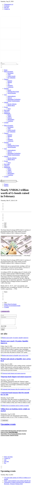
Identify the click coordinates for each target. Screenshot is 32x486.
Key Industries (11, 77)
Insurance (10, 85)
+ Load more (4, 420)
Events (6, 107)
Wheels (6, 102)
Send (2, 329)
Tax (9, 84)
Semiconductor (12, 96)
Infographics (11, 119)
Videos (9, 116)
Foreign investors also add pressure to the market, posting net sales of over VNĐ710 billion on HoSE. (15, 416)
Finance (6, 79)
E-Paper (6, 122)
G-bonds (6, 307)
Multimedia (7, 113)
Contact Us (7, 458)
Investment (10, 73)
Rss (5, 463)
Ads (5, 460)
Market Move (11, 105)
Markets (10, 82)
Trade (9, 74)
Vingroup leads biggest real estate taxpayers (16, 377)
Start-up (10, 98)
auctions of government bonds (12, 305)
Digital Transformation (14, 101)
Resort (9, 90)
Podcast (10, 118)
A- (5, 223)
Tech (5, 94)
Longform (10, 121)
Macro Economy (8, 71)
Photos (9, 115)
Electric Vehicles (12, 104)
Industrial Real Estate (13, 91)
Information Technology (14, 99)
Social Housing (12, 93)
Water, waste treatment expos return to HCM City (17, 480)
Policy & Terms (8, 456)
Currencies (10, 87)
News (9, 108)
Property (6, 88)
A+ (5, 227)
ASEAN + (7, 111)
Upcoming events (8, 424)
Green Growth (11, 76)
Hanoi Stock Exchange (10, 304)
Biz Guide (7, 110)
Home (5, 70)
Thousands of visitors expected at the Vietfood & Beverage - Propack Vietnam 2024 (17, 483)
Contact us (7, 9)
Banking (10, 80)
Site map (6, 7)
